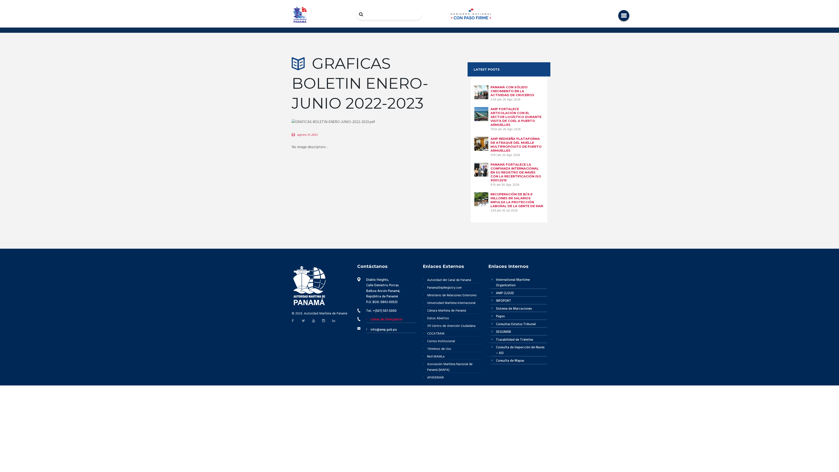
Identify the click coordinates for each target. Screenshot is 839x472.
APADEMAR (435, 377)
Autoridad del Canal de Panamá (449, 280)
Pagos (500, 316)
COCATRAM (435, 333)
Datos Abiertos (438, 318)
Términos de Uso (439, 349)
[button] (623, 15)
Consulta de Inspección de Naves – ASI (520, 350)
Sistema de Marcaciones (514, 308)
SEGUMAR (503, 332)
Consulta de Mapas (510, 360)
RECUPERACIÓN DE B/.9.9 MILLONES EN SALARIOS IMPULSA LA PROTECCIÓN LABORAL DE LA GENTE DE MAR (517, 200)
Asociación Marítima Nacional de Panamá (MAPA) (450, 367)
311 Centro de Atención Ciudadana (451, 326)
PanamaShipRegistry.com (444, 287)
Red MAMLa (435, 356)
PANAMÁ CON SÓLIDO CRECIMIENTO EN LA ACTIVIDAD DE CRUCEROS (512, 91)
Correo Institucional (441, 341)
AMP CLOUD (505, 293)
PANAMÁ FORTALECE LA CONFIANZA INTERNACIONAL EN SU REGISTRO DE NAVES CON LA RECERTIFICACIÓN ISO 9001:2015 (516, 172)
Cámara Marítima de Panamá (446, 310)
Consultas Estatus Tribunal (516, 324)
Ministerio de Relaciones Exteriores (452, 295)
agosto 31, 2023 (307, 134)
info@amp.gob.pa (384, 329)
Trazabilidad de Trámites (514, 339)
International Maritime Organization (513, 282)
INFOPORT (503, 301)
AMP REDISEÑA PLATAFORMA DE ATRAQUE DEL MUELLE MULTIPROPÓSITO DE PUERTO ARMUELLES (516, 145)
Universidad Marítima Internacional (451, 303)
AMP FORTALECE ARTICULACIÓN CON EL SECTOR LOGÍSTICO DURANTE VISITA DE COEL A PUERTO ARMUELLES (516, 117)
